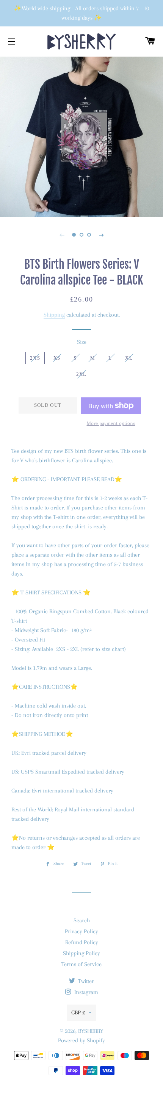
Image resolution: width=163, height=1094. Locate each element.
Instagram (85, 992)
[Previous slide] (61, 234)
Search (82, 920)
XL (129, 358)
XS (57, 358)
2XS (35, 358)
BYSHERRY (90, 1031)
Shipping (54, 314)
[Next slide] (101, 234)
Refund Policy (81, 942)
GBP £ (78, 1012)
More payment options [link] (111, 423)
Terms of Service (81, 964)
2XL (81, 374)
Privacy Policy (81, 931)
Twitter (85, 981)
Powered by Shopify (81, 1040)
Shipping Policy (81, 953)
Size (81, 342)
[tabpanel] (81, 136)
